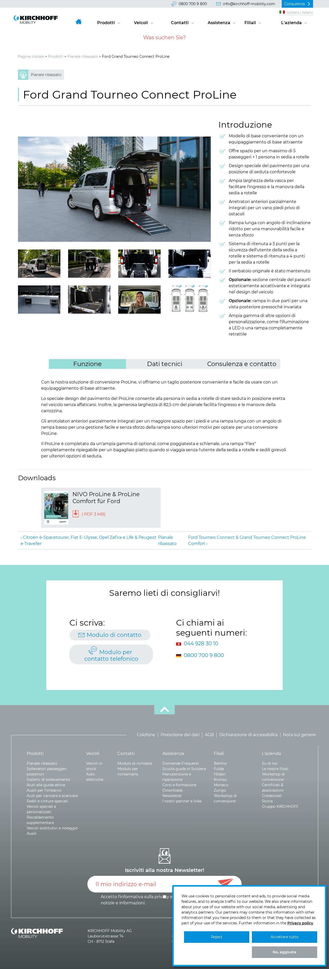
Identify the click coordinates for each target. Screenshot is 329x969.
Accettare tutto (284, 937)
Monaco (221, 785)
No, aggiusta (284, 952)
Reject (216, 937)
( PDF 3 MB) (93, 514)
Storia (267, 801)
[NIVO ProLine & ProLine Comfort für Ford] (56, 508)
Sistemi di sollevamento (48, 779)
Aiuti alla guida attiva (46, 785)
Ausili (31, 833)
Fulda (219, 768)
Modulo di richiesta (134, 763)
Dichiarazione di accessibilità (248, 735)
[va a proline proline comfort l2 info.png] (189, 299)
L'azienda (291, 22)
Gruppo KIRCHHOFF (280, 806)
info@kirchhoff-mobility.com (249, 4)
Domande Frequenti (180, 763)
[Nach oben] (164, 709)
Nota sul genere (299, 735)
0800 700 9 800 (193, 4)
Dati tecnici (164, 364)
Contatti (180, 22)
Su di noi (270, 763)
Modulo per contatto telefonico (111, 655)
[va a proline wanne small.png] (139, 264)
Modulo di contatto (114, 634)
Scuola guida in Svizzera (184, 768)
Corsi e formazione (179, 785)
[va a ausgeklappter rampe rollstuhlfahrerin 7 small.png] (89, 264)
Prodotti (106, 22)
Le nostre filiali (275, 768)
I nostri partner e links (182, 801)
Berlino (220, 763)
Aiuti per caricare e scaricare (52, 795)
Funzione (87, 364)
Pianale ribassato (82, 56)
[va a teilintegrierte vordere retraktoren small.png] (39, 299)
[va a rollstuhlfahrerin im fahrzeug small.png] (139, 299)
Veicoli (141, 22)
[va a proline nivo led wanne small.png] (189, 264)
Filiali (250, 22)
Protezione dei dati (180, 735)
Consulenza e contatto (241, 364)
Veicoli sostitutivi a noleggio (52, 828)
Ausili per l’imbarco (44, 790)
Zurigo (220, 790)
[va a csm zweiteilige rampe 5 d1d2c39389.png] (39, 264)
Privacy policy (300, 923)
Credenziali (272, 795)
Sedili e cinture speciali (47, 801)
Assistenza (219, 22)
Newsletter (172, 795)
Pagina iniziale (31, 56)
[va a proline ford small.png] (114, 189)
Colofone (146, 735)
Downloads (172, 790)
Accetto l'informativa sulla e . (160, 899)
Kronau (220, 779)
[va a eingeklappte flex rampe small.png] (89, 299)
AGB (209, 735)
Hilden (219, 774)
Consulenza (294, 4)
